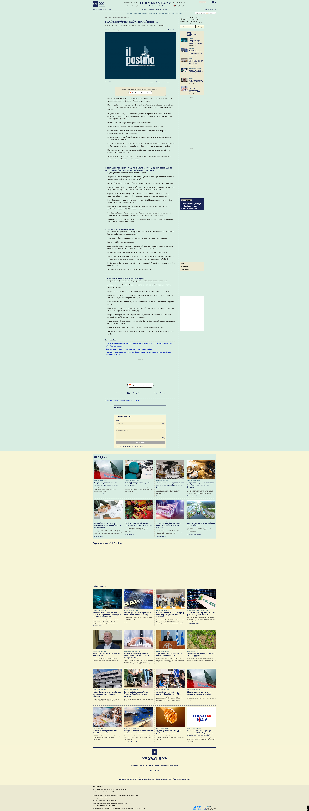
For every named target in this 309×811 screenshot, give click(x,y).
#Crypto (155, 13)
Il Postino (109, 17)
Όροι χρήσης (143, 765)
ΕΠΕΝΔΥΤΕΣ (129, 400)
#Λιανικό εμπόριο (177, 13)
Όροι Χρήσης (127, 446)
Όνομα (117, 420)
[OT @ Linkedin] (215, 2)
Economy (158, 9)
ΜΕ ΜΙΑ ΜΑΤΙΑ (184, 266)
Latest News (99, 586)
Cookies (156, 765)
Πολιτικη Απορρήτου (138, 446)
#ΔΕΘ (135, 13)
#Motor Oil (130, 13)
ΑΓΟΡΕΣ (183, 263)
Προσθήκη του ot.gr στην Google (141, 93)
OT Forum (203, 2)
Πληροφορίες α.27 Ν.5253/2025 (169, 765)
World (165, 9)
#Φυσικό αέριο (142, 13)
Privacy (151, 765)
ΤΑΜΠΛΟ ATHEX (185, 269)
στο (135, 393)
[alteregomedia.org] (197, 809)
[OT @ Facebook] (208, 2)
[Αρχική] (99, 4)
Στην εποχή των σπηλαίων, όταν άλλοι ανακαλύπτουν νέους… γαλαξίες (129, 349)
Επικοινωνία (134, 765)
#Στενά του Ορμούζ (165, 13)
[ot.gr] (155, 6)
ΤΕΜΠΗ (137, 400)
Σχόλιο (117, 427)
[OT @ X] (210, 2)
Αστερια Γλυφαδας (119, 400)
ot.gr (106, 17)
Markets (144, 9)
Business (151, 9)
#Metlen (149, 13)
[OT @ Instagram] (213, 2)
